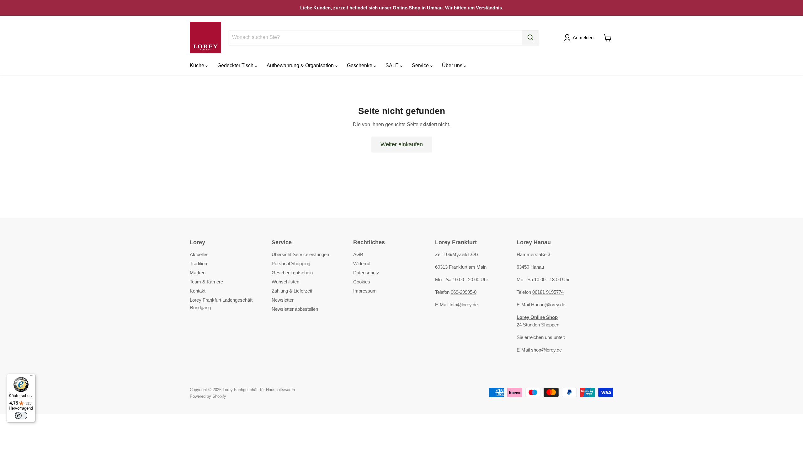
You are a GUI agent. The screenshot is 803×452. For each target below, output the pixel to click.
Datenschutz (366, 272)
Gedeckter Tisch (236, 65)
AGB (358, 254)
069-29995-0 (463, 292)
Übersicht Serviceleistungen (300, 254)
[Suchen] (530, 37)
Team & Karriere (206, 281)
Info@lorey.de (463, 304)
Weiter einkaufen (401, 144)
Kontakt (197, 290)
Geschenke (360, 65)
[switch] (21, 415)
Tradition (198, 263)
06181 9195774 (548, 292)
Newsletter (283, 300)
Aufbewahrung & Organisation (301, 65)
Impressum (365, 290)
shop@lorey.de (546, 349)
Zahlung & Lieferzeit (292, 290)
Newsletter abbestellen (295, 309)
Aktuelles (199, 254)
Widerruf (361, 263)
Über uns (453, 65)
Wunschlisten (285, 281)
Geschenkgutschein (292, 272)
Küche (197, 65)
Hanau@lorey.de (548, 304)
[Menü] (31, 377)
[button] (580, 37)
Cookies (361, 281)
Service (421, 65)
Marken (197, 272)
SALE (393, 65)
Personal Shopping (291, 263)
